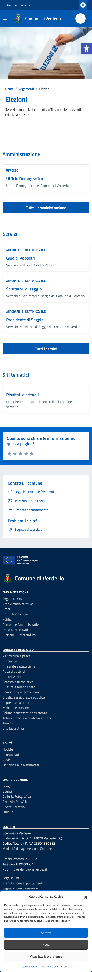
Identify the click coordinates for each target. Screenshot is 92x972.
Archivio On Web (15, 801)
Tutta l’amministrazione (46, 208)
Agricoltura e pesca (16, 655)
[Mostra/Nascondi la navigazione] (5, 18)
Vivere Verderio (14, 806)
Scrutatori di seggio (24, 289)
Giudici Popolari (20, 258)
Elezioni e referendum (19, 634)
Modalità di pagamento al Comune (27, 848)
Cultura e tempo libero (19, 687)
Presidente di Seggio (25, 319)
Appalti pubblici (14, 671)
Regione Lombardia (18, 5)
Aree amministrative (18, 603)
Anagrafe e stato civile (26, 250)
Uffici (6, 609)
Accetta (46, 932)
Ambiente (10, 661)
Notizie (8, 749)
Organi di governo (16, 598)
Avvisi (7, 759)
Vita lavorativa (13, 728)
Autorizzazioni (13, 676)
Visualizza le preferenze (46, 956)
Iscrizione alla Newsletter (21, 765)
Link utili (9, 811)
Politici (7, 619)
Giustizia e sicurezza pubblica (24, 697)
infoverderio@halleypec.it (28, 869)
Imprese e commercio (18, 702)
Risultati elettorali (22, 394)
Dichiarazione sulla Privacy (53, 966)
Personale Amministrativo (21, 624)
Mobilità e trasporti (16, 707)
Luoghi (7, 786)
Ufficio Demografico (24, 178)
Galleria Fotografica (17, 796)
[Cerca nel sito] (80, 18)
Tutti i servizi (46, 349)
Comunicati (11, 754)
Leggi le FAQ (12, 877)
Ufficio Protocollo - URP (20, 858)
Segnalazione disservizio (20, 888)
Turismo (8, 723)
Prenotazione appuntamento (23, 883)
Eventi (7, 791)
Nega (46, 944)
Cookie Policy (29, 966)
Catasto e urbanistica (18, 681)
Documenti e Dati (15, 629)
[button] (86, 48)
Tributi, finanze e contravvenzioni (27, 718)
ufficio (12, 170)
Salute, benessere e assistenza (25, 712)
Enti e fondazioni (15, 614)
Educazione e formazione (21, 692)
